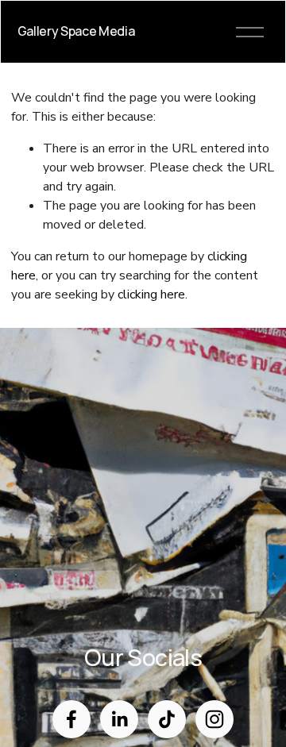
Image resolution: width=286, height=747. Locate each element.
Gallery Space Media (76, 31)
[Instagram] (214, 719)
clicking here (151, 294)
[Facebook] (71, 719)
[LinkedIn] (119, 719)
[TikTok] (167, 719)
